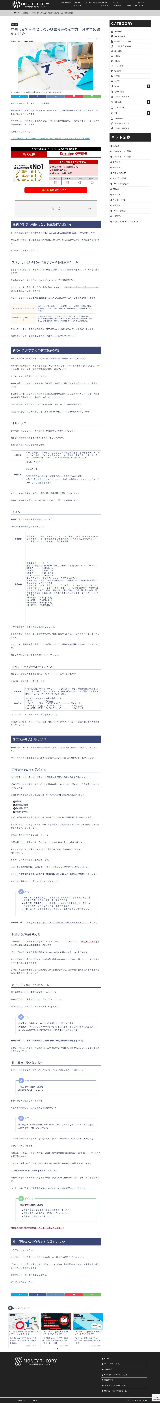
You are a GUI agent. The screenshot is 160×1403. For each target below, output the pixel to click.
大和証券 (116, 205)
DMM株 (116, 189)
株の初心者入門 (121, 36)
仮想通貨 (118, 102)
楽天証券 (116, 162)
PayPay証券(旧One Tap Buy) (125, 222)
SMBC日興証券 (119, 211)
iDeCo (117, 81)
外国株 (117, 61)
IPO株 (117, 76)
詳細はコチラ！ (55, 190)
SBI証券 (116, 146)
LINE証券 (117, 216)
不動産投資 (119, 118)
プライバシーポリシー (113, 1364)
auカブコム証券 (119, 178)
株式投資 (117, 4)
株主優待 (118, 51)
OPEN (89, 208)
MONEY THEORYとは (136, 4)
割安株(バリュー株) (122, 41)
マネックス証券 (119, 173)
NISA (116, 86)
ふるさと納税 (120, 108)
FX (115, 113)
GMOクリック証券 (121, 184)
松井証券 (116, 167)
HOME (107, 1359)
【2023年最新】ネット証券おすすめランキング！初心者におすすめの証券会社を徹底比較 (50, 139)
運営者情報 (109, 1380)
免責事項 (108, 1369)
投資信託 (70, 4)
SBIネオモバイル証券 (122, 151)
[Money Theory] (31, 9)
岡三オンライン (119, 200)
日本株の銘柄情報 (121, 128)
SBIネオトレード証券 (122, 157)
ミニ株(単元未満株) (122, 46)
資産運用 (97, 4)
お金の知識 (119, 92)
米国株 (117, 56)
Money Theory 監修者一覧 (115, 1391)
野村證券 (116, 194)
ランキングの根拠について (115, 1385)
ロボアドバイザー (121, 97)
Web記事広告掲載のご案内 (115, 1375)
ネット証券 (119, 66)
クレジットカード (121, 123)
